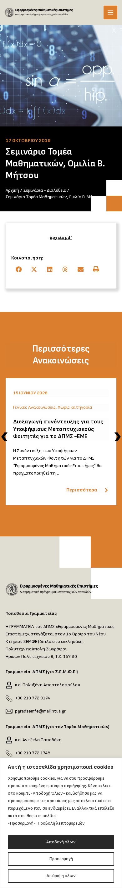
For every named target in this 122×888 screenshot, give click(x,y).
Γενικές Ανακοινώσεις (34, 407)
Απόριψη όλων (61, 875)
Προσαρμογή (61, 858)
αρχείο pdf (61, 237)
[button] (19, 269)
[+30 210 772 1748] (9, 753)
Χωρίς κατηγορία (75, 407)
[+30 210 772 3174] (9, 698)
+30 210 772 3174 (32, 698)
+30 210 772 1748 (32, 753)
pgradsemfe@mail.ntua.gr (40, 711)
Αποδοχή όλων (61, 842)
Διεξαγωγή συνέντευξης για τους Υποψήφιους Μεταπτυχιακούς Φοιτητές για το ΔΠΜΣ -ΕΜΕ (58, 429)
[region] (61, 823)
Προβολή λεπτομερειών (61, 823)
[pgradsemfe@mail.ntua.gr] (9, 711)
